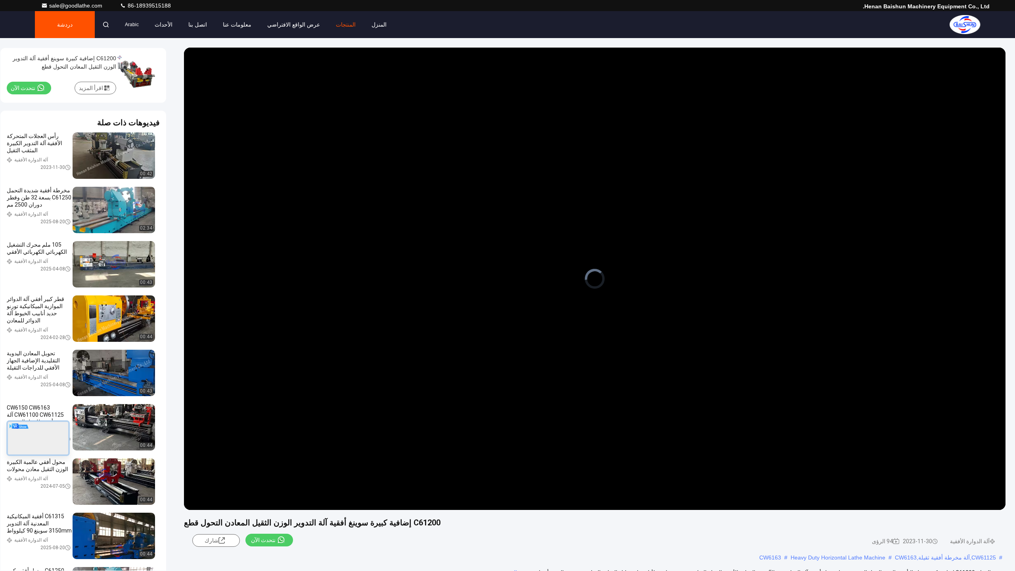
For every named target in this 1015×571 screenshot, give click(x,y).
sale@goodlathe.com (76, 5)
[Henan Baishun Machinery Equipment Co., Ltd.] (965, 24)
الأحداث (163, 24)
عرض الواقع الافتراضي (293, 24)
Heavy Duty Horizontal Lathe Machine (838, 557)
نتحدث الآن (263, 540)
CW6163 (770, 557)
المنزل (379, 24)
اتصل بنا (197, 24)
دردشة (65, 24)
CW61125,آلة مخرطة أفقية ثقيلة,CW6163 (945, 557)
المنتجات (346, 24)
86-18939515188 (148, 5)
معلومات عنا (237, 24)
